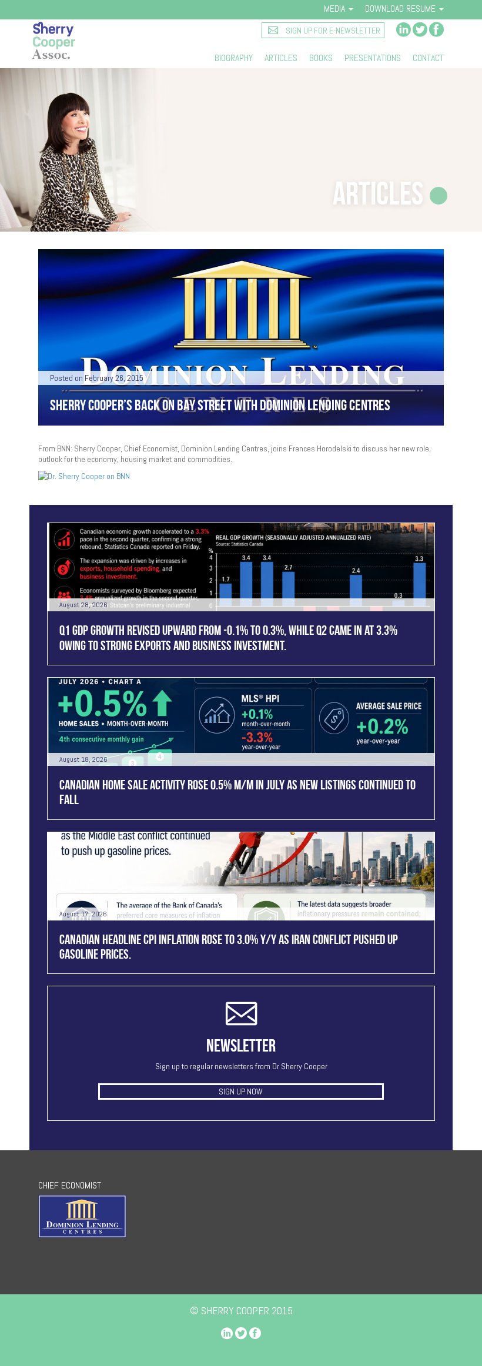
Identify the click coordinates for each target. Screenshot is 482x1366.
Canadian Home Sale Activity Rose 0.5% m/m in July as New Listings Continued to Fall (237, 792)
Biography (234, 58)
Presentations (372, 58)
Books (321, 58)
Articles (281, 58)
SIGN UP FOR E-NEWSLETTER (332, 30)
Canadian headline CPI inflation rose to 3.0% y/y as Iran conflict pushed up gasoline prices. (228, 947)
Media (335, 8)
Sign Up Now (241, 1091)
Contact (428, 58)
